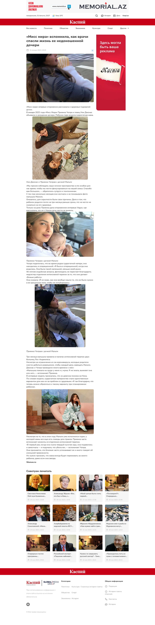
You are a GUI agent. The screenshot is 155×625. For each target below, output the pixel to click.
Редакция (112, 586)
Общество (64, 28)
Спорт (110, 28)
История (107, 16)
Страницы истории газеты (91, 587)
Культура (96, 28)
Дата (118, 16)
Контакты (112, 599)
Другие (123, 28)
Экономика (80, 28)
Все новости (31, 28)
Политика (48, 28)
